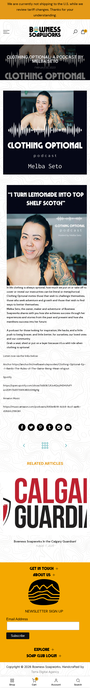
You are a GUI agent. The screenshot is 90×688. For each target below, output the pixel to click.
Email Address (17, 619)
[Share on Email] (68, 427)
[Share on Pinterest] (40, 427)
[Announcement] (45, 9)
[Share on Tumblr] (49, 427)
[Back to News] (45, 445)
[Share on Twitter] (31, 427)
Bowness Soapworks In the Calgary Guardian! (45, 541)
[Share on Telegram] (58, 427)
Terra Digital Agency (45, 672)
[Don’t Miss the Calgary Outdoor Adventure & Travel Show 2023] (24, 445)
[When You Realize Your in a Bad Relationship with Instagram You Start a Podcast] (65, 445)
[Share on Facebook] (22, 427)
